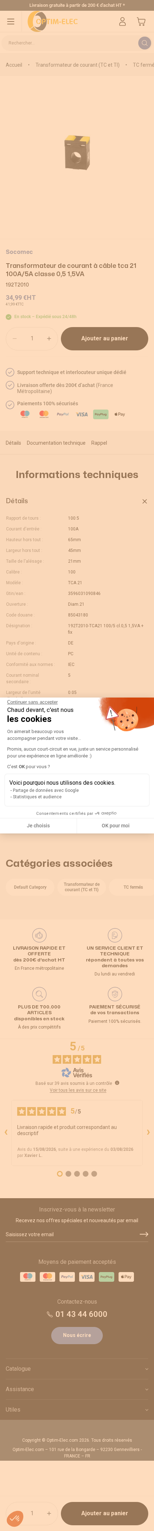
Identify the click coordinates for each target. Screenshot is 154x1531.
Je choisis (38, 825)
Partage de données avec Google (46, 790)
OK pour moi (116, 825)
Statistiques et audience (37, 796)
